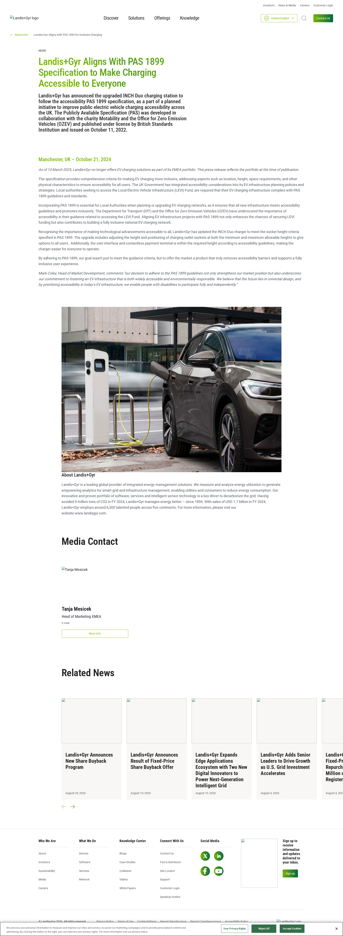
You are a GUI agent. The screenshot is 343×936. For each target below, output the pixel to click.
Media (42, 879)
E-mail (65, 623)
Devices (83, 853)
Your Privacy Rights (234, 928)
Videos (123, 879)
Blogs (122, 853)
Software (84, 862)
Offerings (162, 18)
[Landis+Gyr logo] (26, 18)
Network (84, 879)
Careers (304, 5)
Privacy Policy (105, 921)
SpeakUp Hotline (170, 896)
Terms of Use (125, 921)
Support (165, 879)
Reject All (263, 928)
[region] (171, 929)
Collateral (125, 870)
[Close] (336, 928)
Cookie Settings (146, 921)
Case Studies (127, 862)
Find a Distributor (170, 862)
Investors (269, 5)
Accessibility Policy (236, 921)
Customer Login (323, 5)
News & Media (287, 5)
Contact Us (323, 18)
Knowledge (189, 18)
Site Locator (167, 870)
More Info (95, 633)
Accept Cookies (292, 928)
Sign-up (290, 873)
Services (84, 870)
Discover (111, 18)
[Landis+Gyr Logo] (290, 921)
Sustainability (47, 870)
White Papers (127, 888)
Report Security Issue (173, 921)
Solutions (136, 18)
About (42, 853)
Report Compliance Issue (205, 921)
